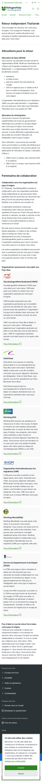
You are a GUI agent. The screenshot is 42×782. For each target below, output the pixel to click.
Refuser (21, 774)
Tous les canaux (11, 723)
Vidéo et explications (13, 683)
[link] (11, 8)
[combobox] (15, 2)
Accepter (21, 768)
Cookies (8, 688)
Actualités (8, 678)
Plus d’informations (11, 344)
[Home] (11, 8)
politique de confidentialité (15, 761)
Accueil (4, 15)
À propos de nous (12, 673)
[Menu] (38, 8)
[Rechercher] (33, 8)
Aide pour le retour (25, 15)
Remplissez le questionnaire (15, 711)
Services (12, 15)
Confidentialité (10, 693)
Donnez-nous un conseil (14, 705)
